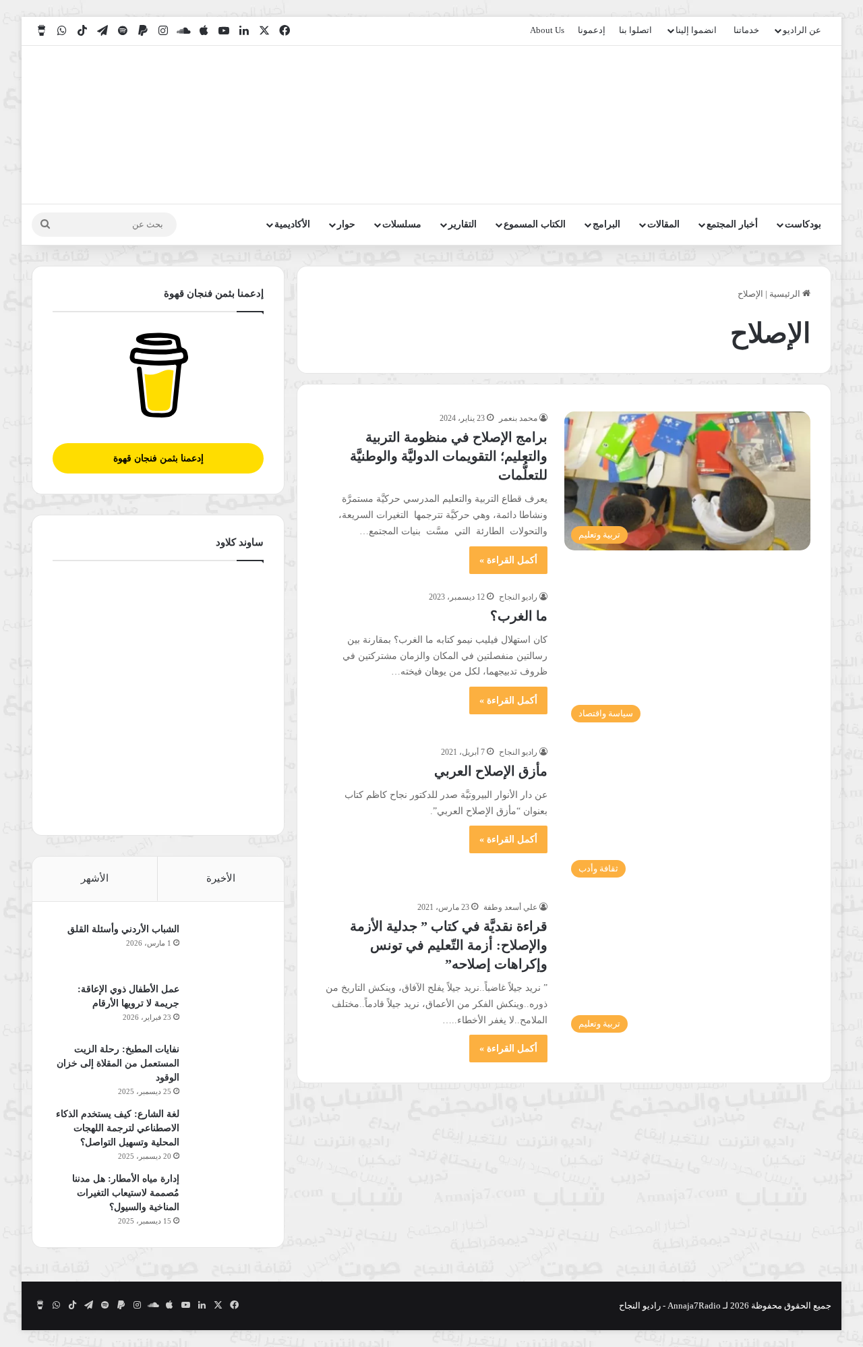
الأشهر (95, 878)
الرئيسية (785, 294)
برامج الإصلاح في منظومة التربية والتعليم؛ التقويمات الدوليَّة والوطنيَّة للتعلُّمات (448, 456)
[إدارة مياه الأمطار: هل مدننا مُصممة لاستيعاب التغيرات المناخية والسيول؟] (226, 1197)
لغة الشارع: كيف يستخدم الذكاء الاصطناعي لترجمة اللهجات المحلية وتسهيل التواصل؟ (117, 1128)
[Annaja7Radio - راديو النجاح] (753, 125)
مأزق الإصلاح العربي (490, 771)
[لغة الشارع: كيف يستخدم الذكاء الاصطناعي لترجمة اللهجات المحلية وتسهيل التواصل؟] (226, 1132)
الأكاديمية (292, 224)
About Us (547, 30)
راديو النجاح (518, 597)
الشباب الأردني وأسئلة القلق (123, 929)
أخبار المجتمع (732, 224)
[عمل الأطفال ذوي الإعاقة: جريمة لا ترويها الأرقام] (226, 1007)
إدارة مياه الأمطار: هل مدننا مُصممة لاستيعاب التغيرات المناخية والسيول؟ (125, 1193)
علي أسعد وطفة (510, 907)
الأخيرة (220, 878)
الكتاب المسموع (535, 224)
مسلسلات (401, 224)
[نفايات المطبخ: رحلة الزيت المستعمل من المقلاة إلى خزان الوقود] (226, 1067)
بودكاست (803, 224)
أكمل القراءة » (508, 560)
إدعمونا (591, 30)
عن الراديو (802, 30)
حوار (346, 224)
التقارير (462, 224)
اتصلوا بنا (635, 30)
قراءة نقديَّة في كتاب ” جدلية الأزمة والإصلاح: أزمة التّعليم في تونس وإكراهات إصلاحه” (448, 945)
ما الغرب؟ (518, 615)
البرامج (606, 224)
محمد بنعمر (518, 418)
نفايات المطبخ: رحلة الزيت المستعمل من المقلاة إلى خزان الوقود (118, 1063)
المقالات (663, 224)
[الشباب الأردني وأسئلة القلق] (226, 947)
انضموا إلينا (696, 30)
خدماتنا (746, 30)
